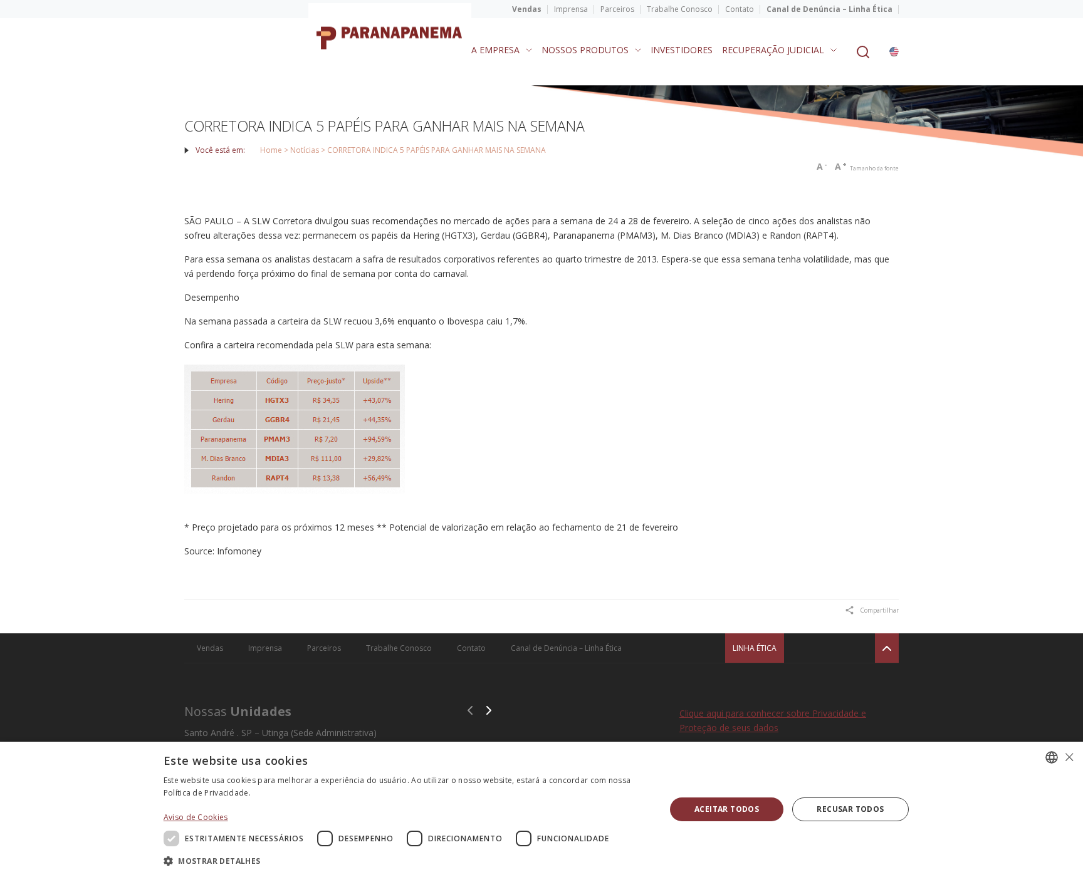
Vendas (527, 9)
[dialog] (541, 809)
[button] (407, 860)
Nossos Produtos (585, 50)
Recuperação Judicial (773, 50)
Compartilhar (879, 610)
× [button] (1069, 757)
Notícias (304, 150)
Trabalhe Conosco (680, 9)
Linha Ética (755, 648)
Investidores (682, 50)
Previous (470, 710)
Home (271, 150)
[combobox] (1051, 757)
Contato (739, 9)
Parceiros (617, 9)
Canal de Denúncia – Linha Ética (829, 9)
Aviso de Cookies (196, 817)
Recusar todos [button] (850, 809)
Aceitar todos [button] (726, 809)
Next (488, 710)
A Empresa (495, 50)
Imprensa (571, 9)
